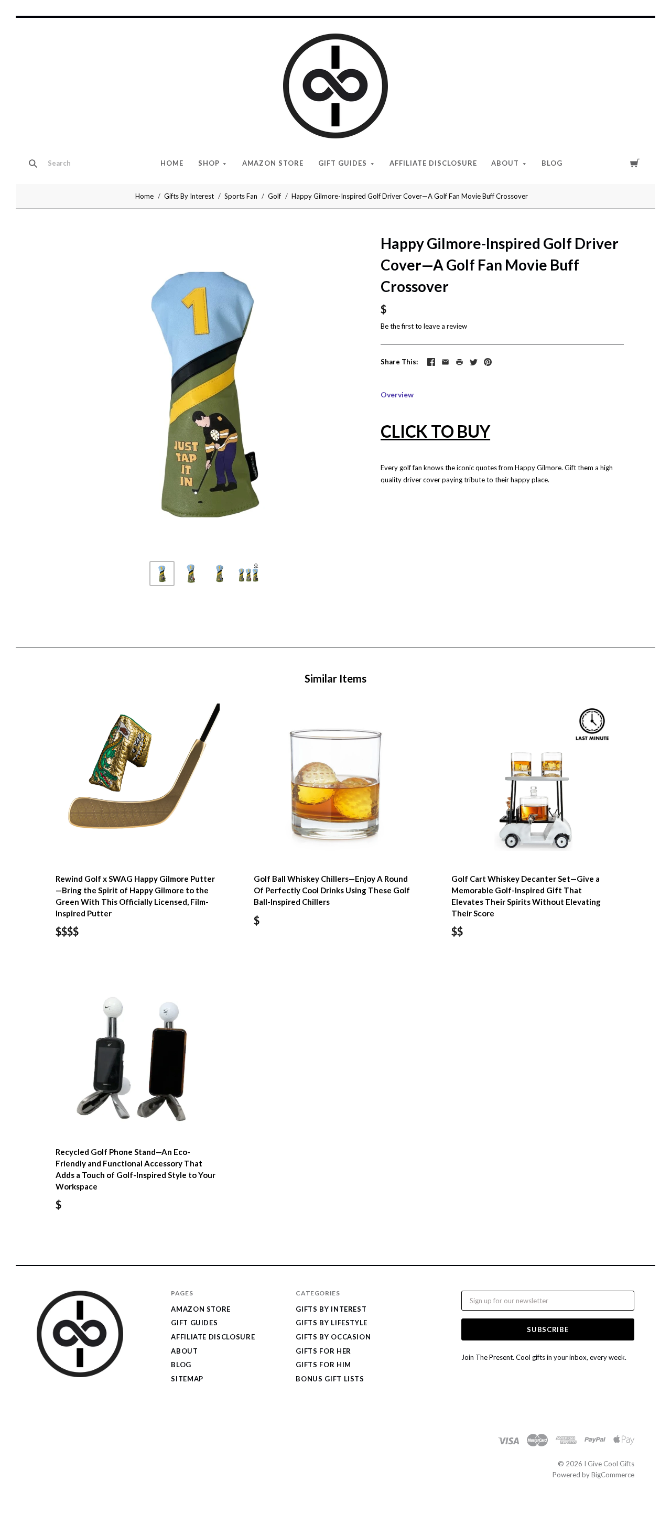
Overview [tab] (397, 394)
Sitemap (187, 1379)
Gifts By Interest (189, 196)
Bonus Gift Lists (330, 1379)
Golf (274, 196)
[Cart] (635, 162)
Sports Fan (240, 196)
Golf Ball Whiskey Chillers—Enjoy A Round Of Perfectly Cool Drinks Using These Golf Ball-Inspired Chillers (332, 890)
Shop (209, 163)
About (505, 163)
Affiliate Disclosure (433, 163)
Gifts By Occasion (333, 1337)
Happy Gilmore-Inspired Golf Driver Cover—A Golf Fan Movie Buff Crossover (409, 196)
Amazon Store (273, 163)
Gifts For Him (323, 1364)
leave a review (445, 326)
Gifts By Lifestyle (331, 1322)
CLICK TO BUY (435, 431)
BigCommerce (612, 1474)
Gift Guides (342, 163)
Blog (552, 163)
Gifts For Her (323, 1351)
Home (171, 163)
